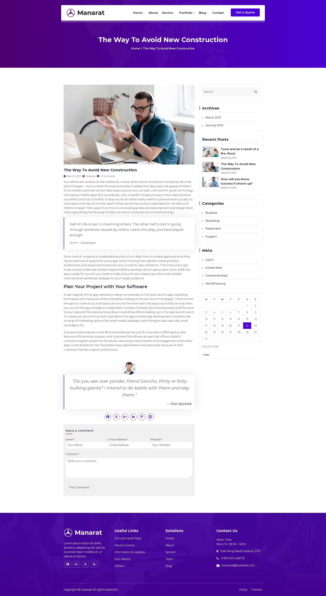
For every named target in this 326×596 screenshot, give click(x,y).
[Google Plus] (76, 564)
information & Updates (130, 552)
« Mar (205, 354)
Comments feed (216, 275)
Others (119, 566)
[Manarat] (88, 12)
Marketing (212, 220)
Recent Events (125, 545)
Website (156, 439)
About (153, 12)
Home (137, 12)
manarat (90, 176)
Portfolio (186, 12)
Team (169, 559)
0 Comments (107, 176)
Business (211, 212)
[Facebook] (68, 564)
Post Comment (79, 487)
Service (167, 12)
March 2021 (213, 117)
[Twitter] (85, 564)
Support (211, 236)
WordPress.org (215, 283)
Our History (122, 559)
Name (70, 439)
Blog (202, 12)
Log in (209, 259)
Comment (72, 454)
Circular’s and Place (128, 538)
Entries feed (213, 267)
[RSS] (94, 564)
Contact (218, 12)
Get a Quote (245, 12)
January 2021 (214, 125)
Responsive (213, 228)
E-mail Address (117, 439)
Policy (243, 589)
